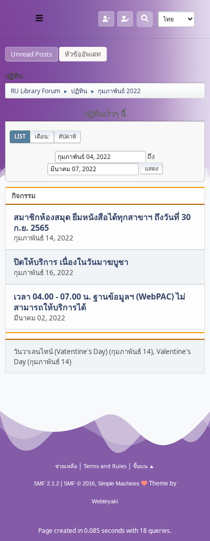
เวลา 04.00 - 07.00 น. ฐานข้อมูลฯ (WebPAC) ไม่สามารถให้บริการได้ (100, 302)
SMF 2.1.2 (46, 483)
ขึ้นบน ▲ (143, 466)
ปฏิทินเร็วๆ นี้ (105, 114)
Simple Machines (119, 483)
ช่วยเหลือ (66, 466)
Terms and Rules (105, 466)
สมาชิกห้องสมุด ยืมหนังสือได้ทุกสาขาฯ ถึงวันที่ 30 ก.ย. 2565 (102, 222)
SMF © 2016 (79, 483)
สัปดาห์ (67, 136)
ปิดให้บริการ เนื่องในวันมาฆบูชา (71, 262)
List (19, 136)
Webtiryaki (105, 501)
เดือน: (42, 136)
